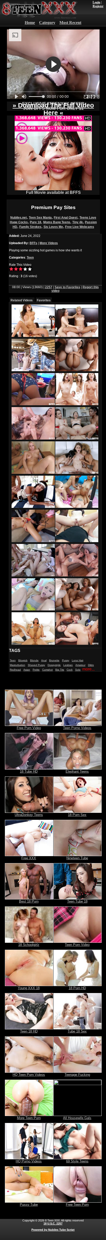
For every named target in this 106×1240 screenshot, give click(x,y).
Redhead (15, 669)
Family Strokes (30, 227)
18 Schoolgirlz (28, 945)
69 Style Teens (77, 1161)
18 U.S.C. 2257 (53, 1223)
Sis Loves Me (53, 227)
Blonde (34, 660)
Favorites (44, 300)
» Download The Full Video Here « (53, 109)
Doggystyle (54, 665)
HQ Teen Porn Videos (29, 1075)
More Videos (49, 243)
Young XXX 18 (29, 988)
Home (30, 22)
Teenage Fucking (77, 1075)
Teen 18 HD (29, 1031)
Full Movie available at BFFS (53, 192)
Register (98, 6)
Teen (30, 257)
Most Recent (70, 22)
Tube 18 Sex (77, 1031)
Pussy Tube (29, 1204)
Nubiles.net (18, 217)
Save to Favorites (67, 287)
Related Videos (22, 300)
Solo (78, 669)
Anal (44, 660)
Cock (70, 669)
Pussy (65, 660)
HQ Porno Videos (29, 1161)
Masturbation (17, 665)
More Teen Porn (29, 1118)
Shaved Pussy (36, 665)
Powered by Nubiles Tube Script (53, 1229)
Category (47, 22)
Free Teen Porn (77, 1204)
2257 (48, 287)
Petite (36, 669)
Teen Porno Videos (77, 728)
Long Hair (77, 660)
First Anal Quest (65, 217)
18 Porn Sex (77, 815)
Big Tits (59, 669)
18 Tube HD (29, 771)
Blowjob (23, 660)
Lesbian (68, 665)
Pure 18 (35, 222)
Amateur (80, 665)
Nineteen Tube (77, 858)
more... (88, 669)
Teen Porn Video (77, 945)
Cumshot (47, 669)
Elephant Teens (77, 771)
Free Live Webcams (79, 227)
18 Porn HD (77, 988)
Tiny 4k (77, 222)
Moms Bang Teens (56, 222)
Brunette (54, 660)
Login (96, 2)
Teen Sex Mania (40, 217)
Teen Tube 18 (77, 901)
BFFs (33, 243)
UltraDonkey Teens (29, 815)
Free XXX (28, 858)
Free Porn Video (29, 728)
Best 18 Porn (29, 901)
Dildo (91, 665)
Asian (26, 669)
